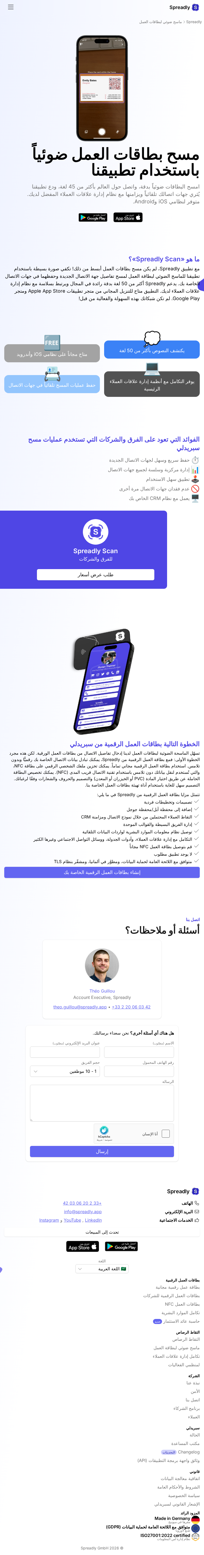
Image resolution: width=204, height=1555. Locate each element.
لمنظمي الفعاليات (184, 1364)
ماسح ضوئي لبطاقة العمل (177, 1347)
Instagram (49, 1220)
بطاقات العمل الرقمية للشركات (171, 1295)
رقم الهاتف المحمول (158, 1062)
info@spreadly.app (83, 1211)
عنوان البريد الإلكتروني (76, 1043)
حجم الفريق (90, 1062)
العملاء (194, 1416)
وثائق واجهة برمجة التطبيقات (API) (168, 1460)
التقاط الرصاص (186, 1339)
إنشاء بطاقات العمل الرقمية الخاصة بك (102, 872)
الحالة (195, 1435)
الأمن (195, 1391)
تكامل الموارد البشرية (181, 1312)
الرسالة (168, 1081)
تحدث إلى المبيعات (102, 1232)
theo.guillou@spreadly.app (80, 1007)
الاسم (163, 1043)
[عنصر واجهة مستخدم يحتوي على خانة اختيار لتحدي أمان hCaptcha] (134, 1134)
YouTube (72, 1220)
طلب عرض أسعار (95, 574)
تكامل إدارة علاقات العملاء (176, 1356)
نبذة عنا (193, 1382)
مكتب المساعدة (185, 1443)
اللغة (102, 1261)
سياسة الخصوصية (184, 1495)
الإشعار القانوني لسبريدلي (177, 1504)
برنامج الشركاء (186, 1408)
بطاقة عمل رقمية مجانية (178, 1287)
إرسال (102, 1151)
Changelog (189, 1452)
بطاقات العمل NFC (182, 1304)
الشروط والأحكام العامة (178, 1487)
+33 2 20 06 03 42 (131, 1007)
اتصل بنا (193, 1399)
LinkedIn (93, 1220)
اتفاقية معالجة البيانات (180, 1478)
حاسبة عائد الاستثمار (181, 1321)
